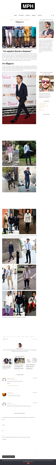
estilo (18, 19)
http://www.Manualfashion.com (13, 385)
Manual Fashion (10, 378)
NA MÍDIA (28, 15)
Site (3, 430)
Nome (3, 419)
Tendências (27, 19)
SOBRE (15, 15)
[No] (54, 462)
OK (28, 463)
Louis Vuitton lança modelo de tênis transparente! (30, 366)
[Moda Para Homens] (28, 6)
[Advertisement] (19, 132)
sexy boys (9, 403)
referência (22, 336)
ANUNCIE (34, 15)
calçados (12, 19)
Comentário (4, 439)
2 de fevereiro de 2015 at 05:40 (12, 404)
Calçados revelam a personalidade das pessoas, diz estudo (18, 366)
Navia (40, 108)
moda (22, 19)
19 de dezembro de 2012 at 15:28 (12, 379)
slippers (27, 336)
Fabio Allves (10, 392)
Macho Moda (41, 109)
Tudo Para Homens (42, 103)
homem (14, 336)
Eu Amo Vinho (41, 107)
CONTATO (40, 15)
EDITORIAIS (21, 15)
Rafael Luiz (6, 339)
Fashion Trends (42, 104)
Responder (35, 378)
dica (16, 19)
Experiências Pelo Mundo (44, 105)
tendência (31, 336)
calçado (4, 336)
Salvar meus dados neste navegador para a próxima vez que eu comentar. (16, 437)
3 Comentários (34, 339)
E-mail (3, 424)
